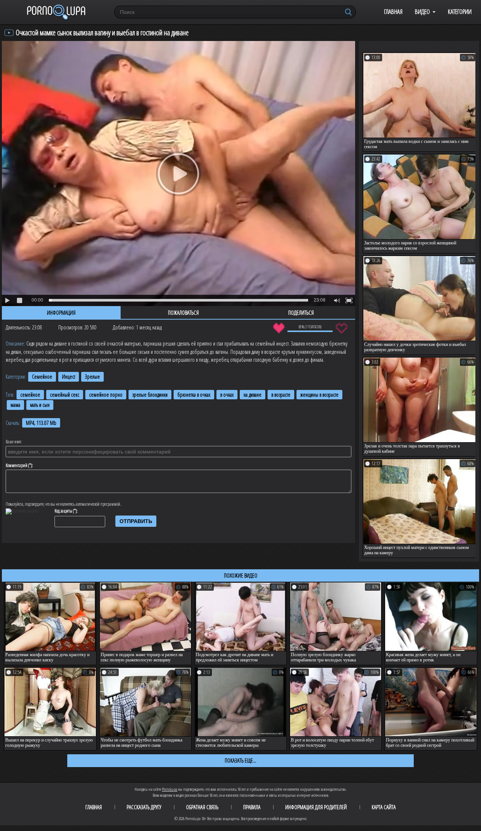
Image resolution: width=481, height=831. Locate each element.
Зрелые (92, 376)
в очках (227, 394)
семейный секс (64, 394)
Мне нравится (278, 328)
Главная (393, 11)
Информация (61, 312)
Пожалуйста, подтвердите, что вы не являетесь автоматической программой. (63, 504)
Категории (460, 11)
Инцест (68, 376)
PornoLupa (169, 789)
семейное (30, 394)
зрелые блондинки (150, 394)
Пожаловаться (183, 312)
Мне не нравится (341, 328)
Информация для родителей (316, 807)
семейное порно (106, 394)
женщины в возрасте (319, 394)
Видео (422, 11)
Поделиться (301, 312)
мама (15, 404)
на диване (253, 394)
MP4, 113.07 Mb (41, 422)
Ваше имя (13, 441)
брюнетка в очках (193, 394)
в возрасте (280, 394)
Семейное (42, 376)
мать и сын (40, 404)
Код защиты (63, 511)
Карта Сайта (384, 807)
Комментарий (16, 465)
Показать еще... (240, 760)
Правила (251, 807)
